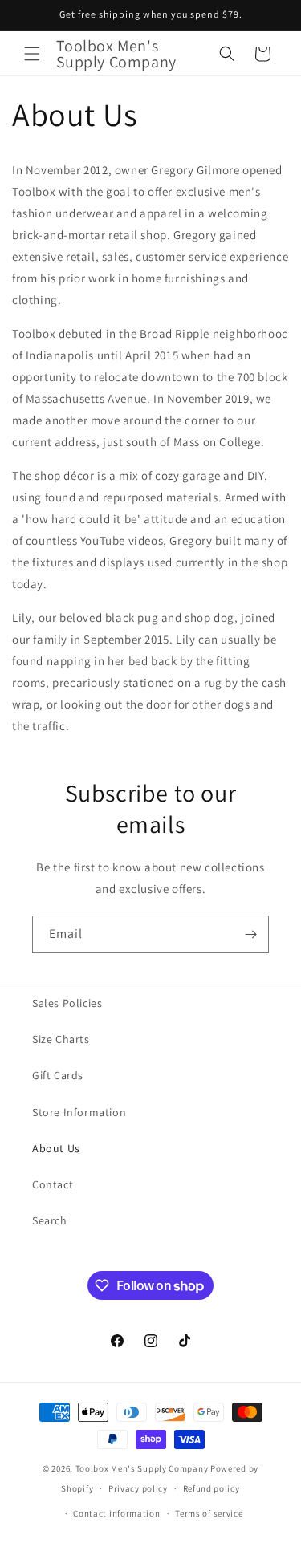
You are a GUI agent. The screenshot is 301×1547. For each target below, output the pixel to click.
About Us (56, 1148)
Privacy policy (138, 1488)
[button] (32, 53)
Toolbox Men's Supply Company (142, 1468)
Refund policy (211, 1488)
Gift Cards (57, 1075)
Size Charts (61, 1039)
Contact (52, 1184)
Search (49, 1220)
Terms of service (208, 1513)
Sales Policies (67, 1003)
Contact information (116, 1513)
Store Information (79, 1112)
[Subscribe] (250, 934)
